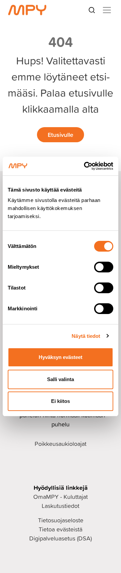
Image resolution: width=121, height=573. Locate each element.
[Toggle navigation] (107, 10)
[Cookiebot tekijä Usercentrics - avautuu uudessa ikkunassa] (85, 166)
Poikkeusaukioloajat (60, 443)
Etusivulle (60, 134)
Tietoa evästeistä (60, 529)
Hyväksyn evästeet (60, 357)
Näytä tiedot (86, 336)
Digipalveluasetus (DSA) (60, 538)
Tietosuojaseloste (60, 520)
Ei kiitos (60, 401)
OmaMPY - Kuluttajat (60, 496)
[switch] (103, 267)
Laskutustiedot (60, 506)
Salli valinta (60, 379)
